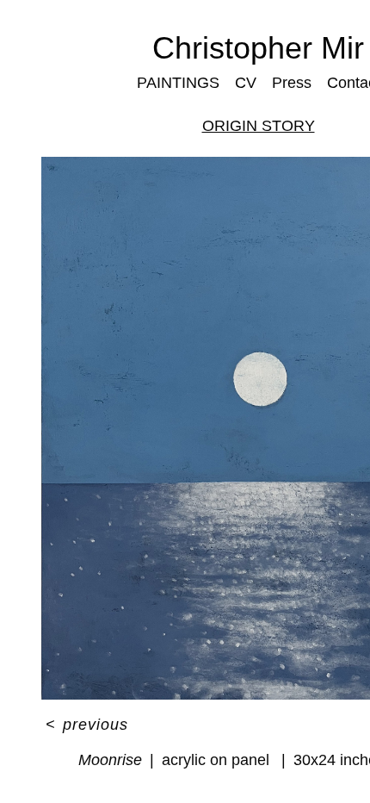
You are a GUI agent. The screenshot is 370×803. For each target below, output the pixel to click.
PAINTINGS (179, 82)
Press (289, 82)
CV (244, 82)
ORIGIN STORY (258, 125)
